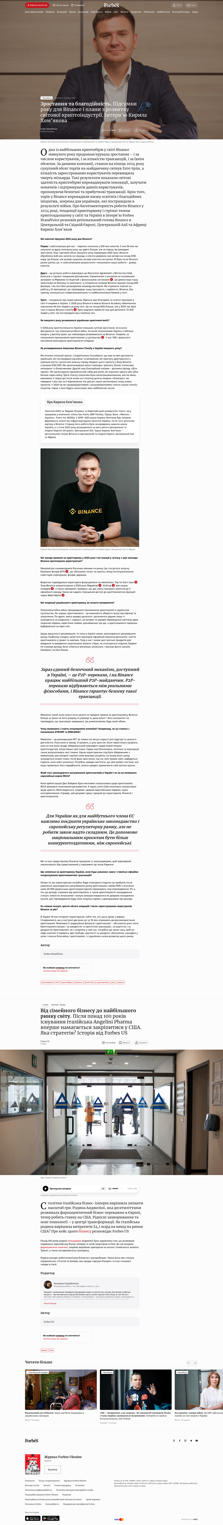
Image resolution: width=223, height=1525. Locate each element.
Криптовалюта (47, 982)
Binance (78, 982)
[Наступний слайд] (195, 1363)
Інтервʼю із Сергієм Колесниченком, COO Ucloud (135, 1416)
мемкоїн (120, 982)
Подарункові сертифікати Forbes (79, 1504)
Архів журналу (93, 1499)
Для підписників (34, 12)
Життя (124, 12)
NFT (57, 982)
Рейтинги (149, 12)
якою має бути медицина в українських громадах (54, 1414)
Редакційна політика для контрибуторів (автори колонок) (53, 1499)
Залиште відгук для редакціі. (55, 971)
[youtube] (197, 1440)
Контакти (30, 1481)
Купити (52, 1469)
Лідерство (135, 12)
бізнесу (85, 1231)
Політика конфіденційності (38, 1490)
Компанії (62, 12)
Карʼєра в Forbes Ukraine (75, 1481)
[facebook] (179, 1440)
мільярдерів (74, 1241)
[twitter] (174, 1440)
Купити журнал (62, 5)
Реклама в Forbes (33, 1504)
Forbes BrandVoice (49, 129)
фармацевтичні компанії (54, 1247)
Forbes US (45, 1041)
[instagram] (185, 1440)
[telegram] (191, 1440)
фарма (44, 1350)
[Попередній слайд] (189, 1363)
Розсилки (79, 1485)
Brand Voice (90, 982)
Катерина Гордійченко (66, 1283)
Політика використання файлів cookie (74, 1490)
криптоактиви (103, 982)
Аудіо (195, 12)
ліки (51, 1350)
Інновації (83, 12)
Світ (116, 12)
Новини (50, 12)
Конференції (80, 5)
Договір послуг (32, 1485)
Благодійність (52, 1504)
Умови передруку (62, 1485)
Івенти (46, 1485)
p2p (113, 982)
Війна (108, 12)
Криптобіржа (67, 982)
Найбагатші (163, 12)
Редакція (66, 1495)
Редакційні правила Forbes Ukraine (41, 1495)
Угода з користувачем (49, 1481)
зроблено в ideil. (189, 1519)
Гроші (72, 12)
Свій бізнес (97, 12)
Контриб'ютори (181, 12)
